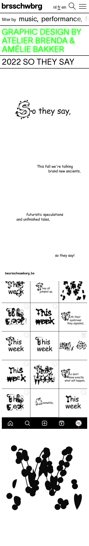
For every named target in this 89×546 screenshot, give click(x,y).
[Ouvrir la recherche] (72, 6)
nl (55, 7)
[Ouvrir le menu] (82, 6)
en (63, 7)
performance (61, 19)
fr (59, 7)
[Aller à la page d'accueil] (23, 6)
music (28, 19)
